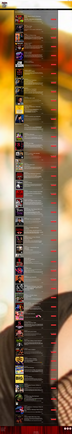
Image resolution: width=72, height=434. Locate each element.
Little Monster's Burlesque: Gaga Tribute (33, 286)
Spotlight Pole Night (28, 143)
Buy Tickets (54, 119)
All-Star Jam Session (29, 62)
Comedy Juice (27, 44)
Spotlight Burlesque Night (30, 322)
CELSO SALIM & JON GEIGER (32, 153)
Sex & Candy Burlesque (29, 313)
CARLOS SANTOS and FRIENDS (32, 116)
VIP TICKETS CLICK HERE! (27, 296)
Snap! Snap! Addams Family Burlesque (33, 340)
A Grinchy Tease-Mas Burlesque (31, 396)
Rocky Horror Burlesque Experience (32, 173)
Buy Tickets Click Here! (28, 81)
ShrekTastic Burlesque (29, 134)
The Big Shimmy (28, 376)
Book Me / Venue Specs (33, 9)
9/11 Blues (26, 125)
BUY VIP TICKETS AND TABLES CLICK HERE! (33, 398)
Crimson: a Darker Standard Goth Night (33, 191)
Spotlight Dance (27, 268)
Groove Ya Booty (28, 182)
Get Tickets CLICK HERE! (27, 260)
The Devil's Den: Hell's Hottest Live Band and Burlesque (32, 304)
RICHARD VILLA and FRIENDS (32, 219)
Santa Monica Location (52, 9)
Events (25, 9)
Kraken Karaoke (28, 53)
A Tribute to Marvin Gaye (30, 35)
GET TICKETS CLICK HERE (27, 27)
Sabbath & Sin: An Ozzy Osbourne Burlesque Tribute (32, 237)
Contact (40, 9)
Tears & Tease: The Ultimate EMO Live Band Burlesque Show (33, 210)
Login (71, 0)
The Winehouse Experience (30, 80)
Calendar (21, 9)
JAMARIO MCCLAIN (29, 98)
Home (16, 9)
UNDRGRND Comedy (29, 71)
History (45, 9)
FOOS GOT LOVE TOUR (30, 331)
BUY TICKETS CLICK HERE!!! (30, 90)
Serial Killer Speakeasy (29, 259)
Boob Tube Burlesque (29, 367)
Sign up (68, 0)
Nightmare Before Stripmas (30, 358)
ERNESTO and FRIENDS (30, 277)
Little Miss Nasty (28, 26)
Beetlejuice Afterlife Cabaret (30, 295)
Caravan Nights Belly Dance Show (32, 416)
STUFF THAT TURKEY (30, 349)
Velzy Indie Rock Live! (29, 164)
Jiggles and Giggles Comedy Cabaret (32, 200)
